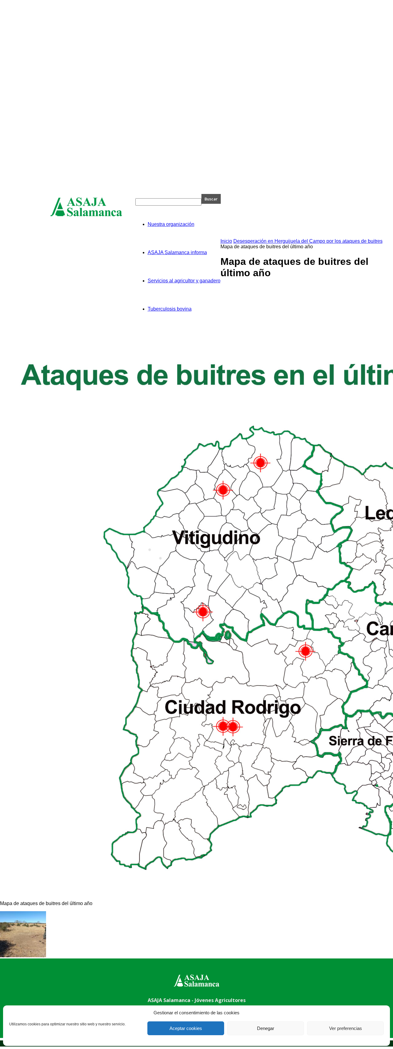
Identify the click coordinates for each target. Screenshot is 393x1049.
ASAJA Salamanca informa (177, 252)
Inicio (226, 241)
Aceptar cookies (185, 1028)
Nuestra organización (171, 224)
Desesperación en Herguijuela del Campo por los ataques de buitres (308, 241)
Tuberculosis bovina (170, 309)
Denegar (265, 1028)
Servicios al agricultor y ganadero (184, 280)
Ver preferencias (345, 1028)
